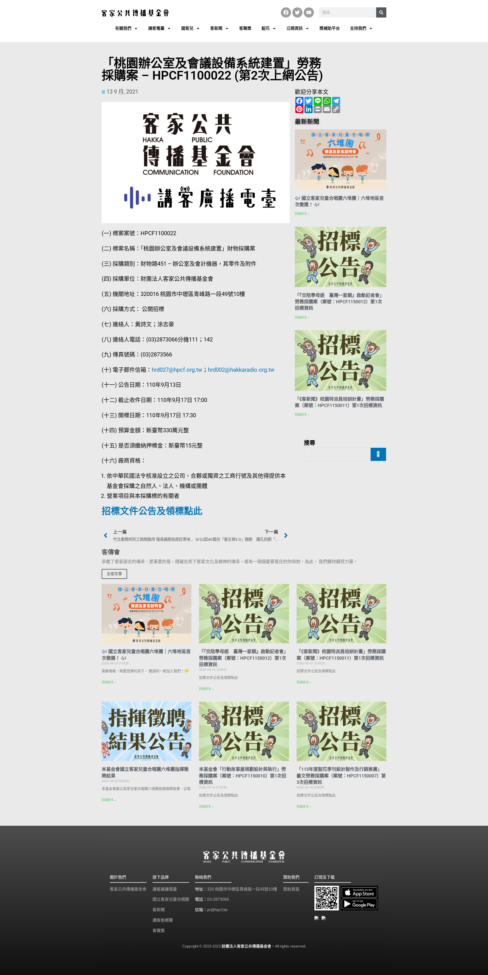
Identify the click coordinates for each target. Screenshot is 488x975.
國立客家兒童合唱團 (170, 899)
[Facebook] (286, 12)
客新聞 (216, 28)
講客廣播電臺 (164, 889)
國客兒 (187, 28)
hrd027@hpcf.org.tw (177, 370)
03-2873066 (218, 899)
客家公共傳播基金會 (128, 889)
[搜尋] (381, 12)
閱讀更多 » (302, 214)
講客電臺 (156, 28)
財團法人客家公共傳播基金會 (246, 946)
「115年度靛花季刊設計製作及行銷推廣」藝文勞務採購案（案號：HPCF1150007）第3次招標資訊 (341, 776)
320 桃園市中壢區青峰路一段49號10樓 (242, 889)
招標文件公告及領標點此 (152, 511)
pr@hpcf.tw (217, 910)
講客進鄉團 (162, 920)
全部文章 (114, 574)
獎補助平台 (329, 28)
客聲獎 (245, 28)
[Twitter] (297, 12)
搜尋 (309, 442)
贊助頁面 (291, 889)
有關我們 (123, 28)
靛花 (266, 28)
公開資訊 (294, 28)
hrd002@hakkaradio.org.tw (241, 370)
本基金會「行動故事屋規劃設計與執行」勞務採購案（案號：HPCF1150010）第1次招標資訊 (242, 776)
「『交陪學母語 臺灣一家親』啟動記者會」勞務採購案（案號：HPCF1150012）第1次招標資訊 (339, 302)
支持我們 (358, 28)
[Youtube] (309, 12)
